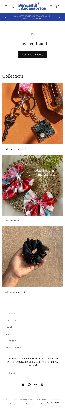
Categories (11, 313)
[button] (6, 6)
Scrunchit (14, 399)
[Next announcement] (59, 17)
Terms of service (16, 404)
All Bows (10, 220)
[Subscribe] (55, 373)
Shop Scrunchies (14, 347)
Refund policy (41, 399)
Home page (11, 320)
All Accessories (14, 149)
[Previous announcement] (5, 17)
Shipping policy (32, 404)
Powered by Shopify (26, 399)
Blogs (8, 334)
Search (9, 327)
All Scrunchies (13, 291)
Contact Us (11, 340)
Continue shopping (32, 54)
